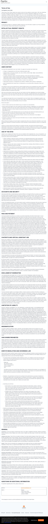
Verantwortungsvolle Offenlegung (36, 512)
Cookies (22, 512)
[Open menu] (46, 2)
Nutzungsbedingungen (16, 512)
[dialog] (24, 520)
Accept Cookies (41, 520)
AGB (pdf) (3, 512)
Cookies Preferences (34, 520)
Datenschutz (8, 512)
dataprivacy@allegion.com (26, 487)
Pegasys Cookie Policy (7, 522)
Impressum (27, 512)
